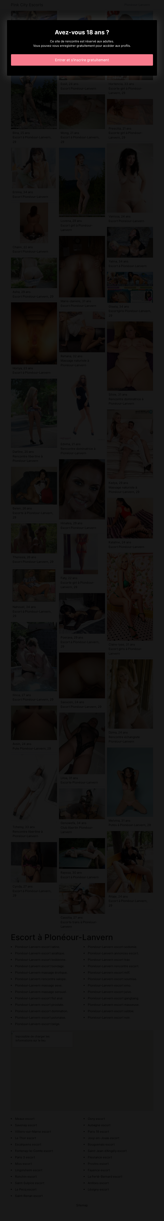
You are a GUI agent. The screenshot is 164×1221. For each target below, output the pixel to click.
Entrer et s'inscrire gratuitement (82, 60)
